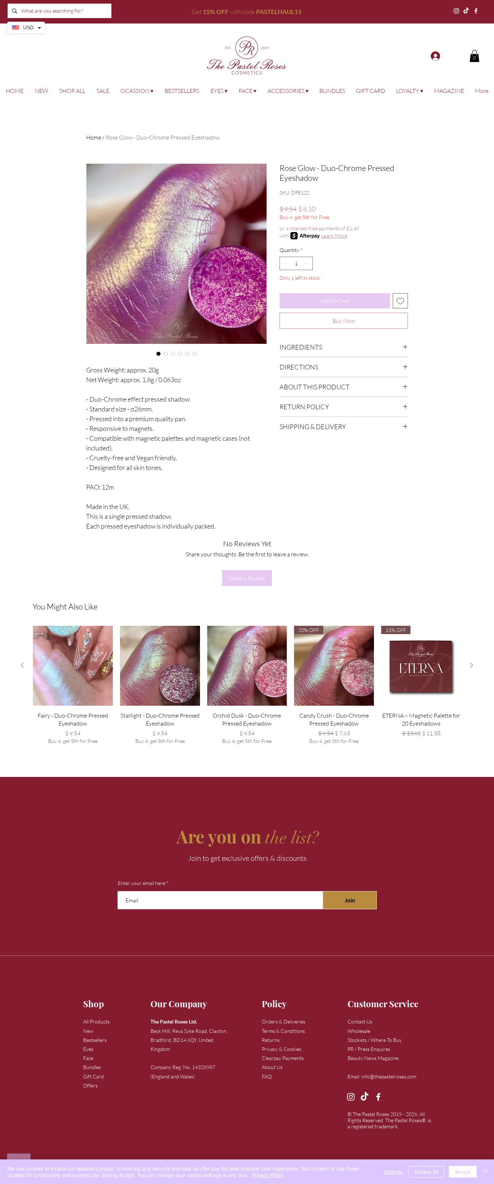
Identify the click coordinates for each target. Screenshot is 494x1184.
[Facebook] (476, 10)
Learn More (334, 235)
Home (93, 137)
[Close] (485, 1171)
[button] (474, 56)
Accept (462, 1171)
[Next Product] (471, 665)
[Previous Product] (22, 665)
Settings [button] (393, 1171)
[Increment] (307, 263)
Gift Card (93, 1076)
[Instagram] (456, 10)
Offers (90, 1085)
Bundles (92, 1067)
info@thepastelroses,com (388, 1076)
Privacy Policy (268, 1175)
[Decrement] (285, 263)
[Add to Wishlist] (400, 300)
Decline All (426, 1171)
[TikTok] (466, 10)
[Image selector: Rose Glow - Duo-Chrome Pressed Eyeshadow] (158, 353)
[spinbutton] (296, 263)
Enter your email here (141, 883)
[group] (247, 689)
